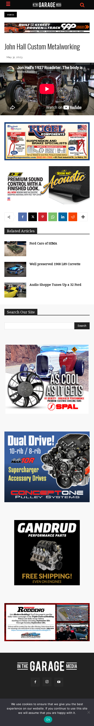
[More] (83, 216)
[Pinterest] (42, 216)
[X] (32, 216)
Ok (48, 719)
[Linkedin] (62, 216)
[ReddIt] (72, 216)
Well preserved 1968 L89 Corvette (55, 264)
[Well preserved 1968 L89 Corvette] (15, 269)
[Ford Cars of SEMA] (15, 248)
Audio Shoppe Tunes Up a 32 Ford (55, 284)
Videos (10, 14)
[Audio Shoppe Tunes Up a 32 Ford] (15, 290)
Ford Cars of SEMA (43, 243)
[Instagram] (47, 681)
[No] (88, 712)
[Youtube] (58, 682)
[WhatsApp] (52, 216)
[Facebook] (22, 216)
